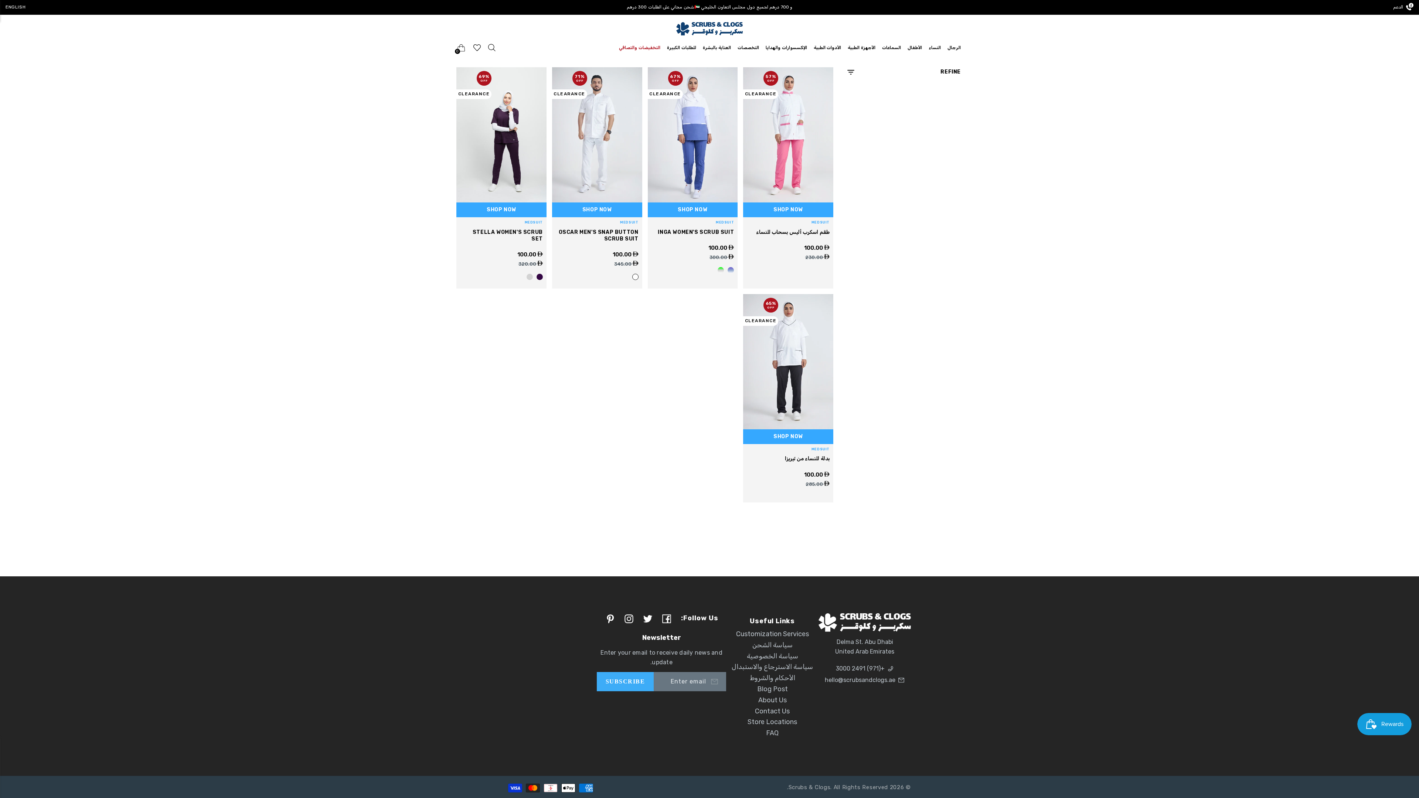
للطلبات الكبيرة (681, 47)
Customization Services (772, 634)
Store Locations (772, 722)
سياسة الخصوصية (772, 656)
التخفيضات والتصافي (639, 47)
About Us (772, 700)
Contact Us (772, 711)
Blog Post (772, 689)
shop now (788, 210)
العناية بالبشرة (717, 47)
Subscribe (625, 681)
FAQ (772, 733)
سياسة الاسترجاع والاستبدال (772, 667)
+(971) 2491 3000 (860, 668)
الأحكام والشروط (772, 678)
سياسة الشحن (772, 645)
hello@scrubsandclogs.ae (860, 679)
